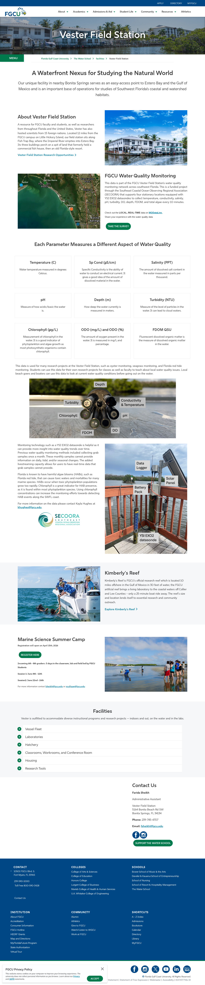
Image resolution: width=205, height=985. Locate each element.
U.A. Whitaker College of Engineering (90, 894)
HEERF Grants (18, 934)
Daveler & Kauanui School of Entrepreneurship (155, 876)
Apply (160, 3)
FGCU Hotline (17, 930)
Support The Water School (153, 843)
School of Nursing (141, 881)
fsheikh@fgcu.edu (54, 687)
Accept (95, 979)
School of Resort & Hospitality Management (154, 885)
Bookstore (137, 926)
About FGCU (17, 917)
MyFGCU (191, 3)
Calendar (136, 930)
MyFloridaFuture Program (24, 943)
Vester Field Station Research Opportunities (46, 155)
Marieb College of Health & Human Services (93, 889)
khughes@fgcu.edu (30, 507)
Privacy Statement (109, 980)
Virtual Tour (16, 952)
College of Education (81, 876)
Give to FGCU (78, 926)
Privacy (76, 976)
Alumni (74, 917)
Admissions (137, 921)
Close (102, 969)
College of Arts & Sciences (84, 872)
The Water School (82, 59)
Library (135, 939)
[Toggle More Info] (19, 729)
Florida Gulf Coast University (55, 59)
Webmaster (155, 980)
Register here (30, 655)
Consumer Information (22, 926)
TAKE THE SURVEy (118, 226)
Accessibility (168, 980)
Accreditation (17, 921)
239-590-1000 (21, 881)
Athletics (186, 12)
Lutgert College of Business (85, 885)
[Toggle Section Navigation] (12, 58)
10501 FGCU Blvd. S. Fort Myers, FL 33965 (24, 873)
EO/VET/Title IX (183, 980)
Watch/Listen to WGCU (83, 930)
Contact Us (20, 898)
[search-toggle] (198, 11)
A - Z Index (137, 917)
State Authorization (20, 948)
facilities (100, 59)
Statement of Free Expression (134, 980)
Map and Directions (20, 939)
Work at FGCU (78, 934)
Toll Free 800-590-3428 (27, 886)
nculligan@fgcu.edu (75, 687)
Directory (176, 3)
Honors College (79, 881)
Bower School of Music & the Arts (149, 872)
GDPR (11, 979)
